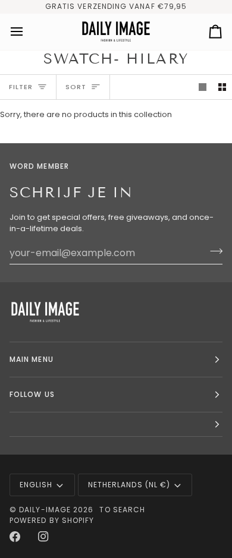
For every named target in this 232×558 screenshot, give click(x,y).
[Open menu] (27, 32)
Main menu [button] (32, 359)
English (36, 485)
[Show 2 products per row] (222, 87)
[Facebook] (15, 536)
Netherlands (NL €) (129, 485)
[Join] (212, 251)
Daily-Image (45, 510)
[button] (116, 424)
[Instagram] (43, 536)
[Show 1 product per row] (202, 87)
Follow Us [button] (32, 394)
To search (122, 510)
